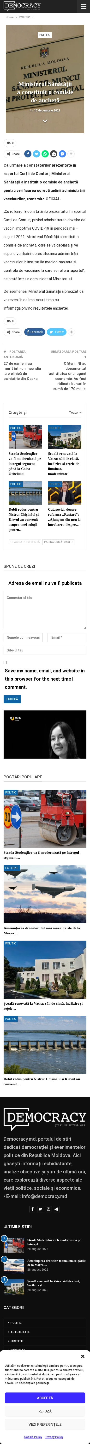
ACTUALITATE (20, 1332)
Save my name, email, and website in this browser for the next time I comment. (45, 679)
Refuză (45, 1411)
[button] (82, 1356)
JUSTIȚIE (17, 1341)
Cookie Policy (33, 1437)
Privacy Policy (54, 1437)
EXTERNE (11, 868)
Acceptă (45, 1398)
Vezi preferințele (45, 1424)
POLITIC (44, 35)
